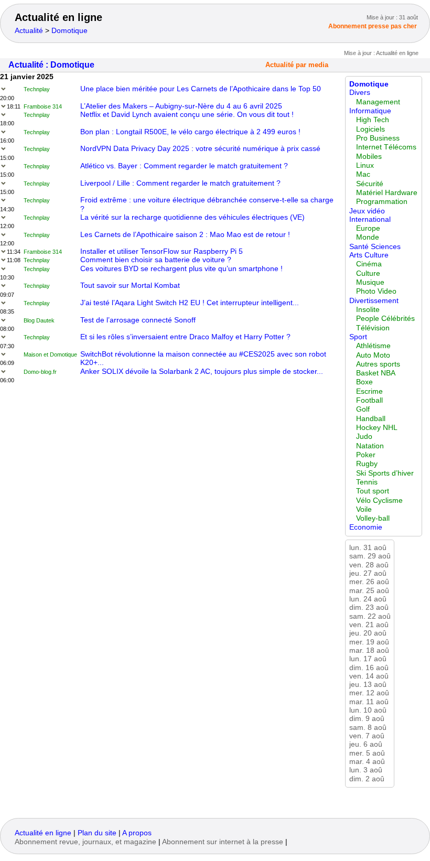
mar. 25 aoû (369, 591)
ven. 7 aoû (366, 736)
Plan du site (97, 833)
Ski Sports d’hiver (385, 473)
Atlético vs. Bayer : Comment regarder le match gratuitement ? (184, 166)
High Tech (372, 120)
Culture (368, 273)
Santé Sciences (375, 247)
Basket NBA (375, 373)
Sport (358, 337)
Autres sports (378, 364)
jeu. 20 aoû (367, 633)
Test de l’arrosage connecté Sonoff (138, 320)
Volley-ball (373, 518)
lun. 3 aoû (365, 770)
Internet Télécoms (386, 147)
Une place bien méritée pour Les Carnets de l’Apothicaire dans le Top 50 (200, 89)
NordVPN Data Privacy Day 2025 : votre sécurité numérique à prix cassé (200, 149)
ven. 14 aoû (369, 676)
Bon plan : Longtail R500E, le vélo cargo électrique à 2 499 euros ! (190, 132)
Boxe (364, 382)
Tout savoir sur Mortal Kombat (130, 285)
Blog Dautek (39, 320)
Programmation (381, 202)
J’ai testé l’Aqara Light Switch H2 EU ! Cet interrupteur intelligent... (189, 303)
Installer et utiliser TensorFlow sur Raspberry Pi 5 (161, 251)
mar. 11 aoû (369, 702)
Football (369, 400)
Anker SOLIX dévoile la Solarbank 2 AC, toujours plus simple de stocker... (201, 371)
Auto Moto (373, 355)
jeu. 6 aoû (365, 744)
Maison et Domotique (50, 354)
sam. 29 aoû (370, 556)
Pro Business (378, 138)
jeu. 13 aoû (367, 684)
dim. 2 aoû (366, 779)
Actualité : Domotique (51, 64)
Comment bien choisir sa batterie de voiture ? (155, 260)
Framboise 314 (43, 106)
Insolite (368, 310)
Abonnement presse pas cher (372, 26)
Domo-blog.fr (40, 372)
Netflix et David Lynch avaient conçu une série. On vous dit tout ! (187, 115)
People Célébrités (385, 318)
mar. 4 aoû (367, 762)
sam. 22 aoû (370, 616)
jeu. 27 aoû (367, 573)
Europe (368, 228)
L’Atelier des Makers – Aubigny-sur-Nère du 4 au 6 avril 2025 (181, 106)
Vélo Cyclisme (379, 500)
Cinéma (369, 264)
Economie (365, 527)
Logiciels (370, 129)
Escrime (369, 391)
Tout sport (372, 491)
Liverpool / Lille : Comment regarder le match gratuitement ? (180, 183)
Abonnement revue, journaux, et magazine (85, 842)
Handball (370, 419)
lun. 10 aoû (367, 710)
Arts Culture (369, 255)
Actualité (29, 31)
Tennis (367, 482)
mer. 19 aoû (369, 642)
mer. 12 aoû (369, 693)
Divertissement (374, 301)
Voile (364, 509)
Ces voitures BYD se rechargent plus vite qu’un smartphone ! (181, 269)
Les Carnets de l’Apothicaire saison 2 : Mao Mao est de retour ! (185, 235)
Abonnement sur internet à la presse (222, 842)
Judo (364, 436)
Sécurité (369, 184)
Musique (370, 282)
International (370, 219)
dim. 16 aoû (369, 668)
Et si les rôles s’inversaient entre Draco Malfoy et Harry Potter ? (185, 337)
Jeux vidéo (367, 211)
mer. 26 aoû (369, 582)
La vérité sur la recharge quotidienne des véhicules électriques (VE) (192, 217)
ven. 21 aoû (369, 625)
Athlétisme (373, 346)
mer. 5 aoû (367, 753)
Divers (359, 92)
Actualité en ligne (58, 17)
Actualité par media (296, 65)
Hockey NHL (376, 428)
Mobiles (369, 156)
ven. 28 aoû (369, 565)
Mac (363, 174)
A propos (137, 833)
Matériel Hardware (386, 193)
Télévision (373, 328)
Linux (365, 165)
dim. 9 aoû (366, 719)
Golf (363, 409)
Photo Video (376, 291)
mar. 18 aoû (369, 650)
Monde (367, 237)
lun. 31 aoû (367, 548)
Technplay (37, 89)
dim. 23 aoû (369, 607)
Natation (370, 446)
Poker (365, 455)
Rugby (367, 464)
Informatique (370, 111)
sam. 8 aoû (367, 727)
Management (378, 102)
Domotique (69, 31)
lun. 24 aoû (367, 599)
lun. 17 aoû (367, 659)
